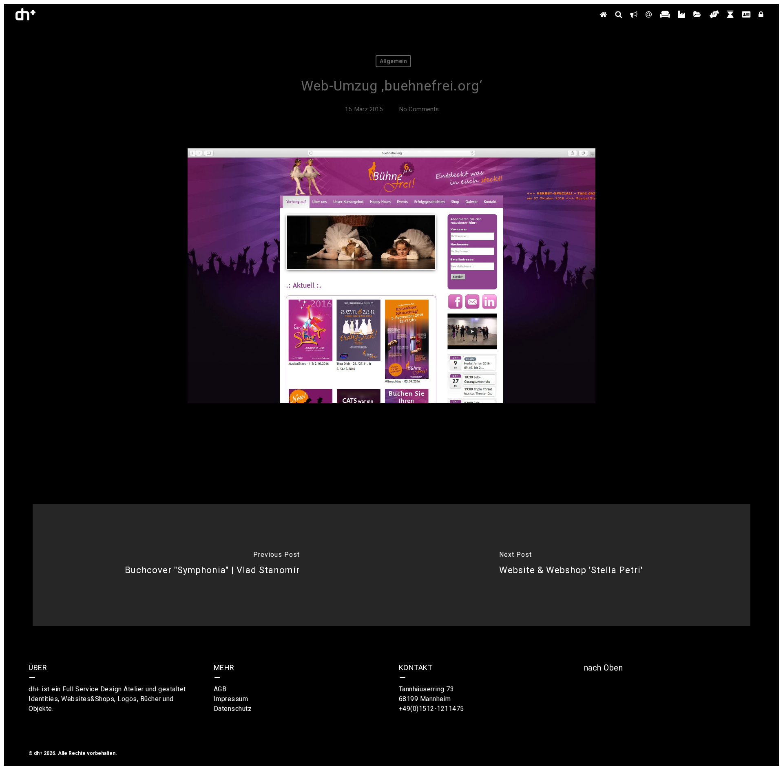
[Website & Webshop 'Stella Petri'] (571, 565)
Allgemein (393, 61)
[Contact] (649, 14)
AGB (220, 689)
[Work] (697, 14)
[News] (730, 14)
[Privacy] (761, 14)
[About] (633, 14)
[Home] (603, 14)
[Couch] (665, 14)
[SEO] (618, 14)
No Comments (419, 109)
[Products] (681, 14)
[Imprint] (746, 14)
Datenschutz (233, 709)
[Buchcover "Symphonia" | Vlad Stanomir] (212, 565)
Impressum (231, 699)
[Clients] (714, 14)
